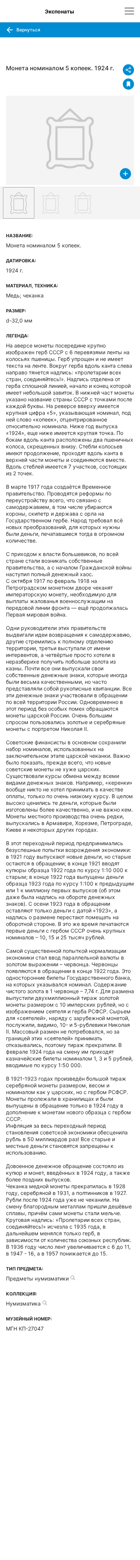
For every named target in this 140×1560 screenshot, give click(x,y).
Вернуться (27, 30)
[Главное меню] (129, 11)
